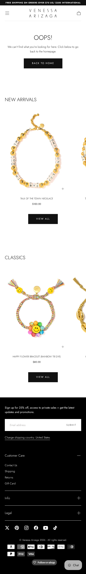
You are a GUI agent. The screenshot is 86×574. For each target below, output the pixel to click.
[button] (7, 13)
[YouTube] (45, 527)
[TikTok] (55, 527)
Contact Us (11, 465)
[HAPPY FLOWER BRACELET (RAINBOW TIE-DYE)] (36, 309)
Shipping (10, 471)
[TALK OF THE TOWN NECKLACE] (36, 150)
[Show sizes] (63, 189)
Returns (9, 477)
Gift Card (10, 483)
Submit (71, 425)
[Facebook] (36, 527)
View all (43, 219)
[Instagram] (26, 527)
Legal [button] (8, 513)
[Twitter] (7, 527)
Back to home (43, 63)
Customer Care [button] (15, 455)
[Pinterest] (16, 527)
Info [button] (7, 498)
